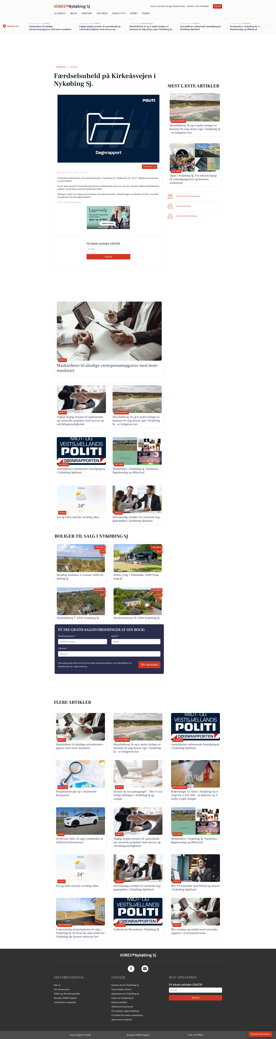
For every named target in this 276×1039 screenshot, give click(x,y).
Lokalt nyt (119, 13)
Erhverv (87, 13)
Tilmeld (217, 6)
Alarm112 (60, 13)
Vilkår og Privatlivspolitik (67, 993)
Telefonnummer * (67, 636)
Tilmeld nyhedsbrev (261, 1034)
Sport (133, 13)
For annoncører (61, 989)
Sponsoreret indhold (121, 1019)
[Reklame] (108, 217)
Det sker (102, 13)
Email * (115, 636)
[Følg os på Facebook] (131, 968)
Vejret (146, 13)
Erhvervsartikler (119, 1002)
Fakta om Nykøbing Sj (122, 998)
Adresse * (62, 648)
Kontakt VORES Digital (65, 998)
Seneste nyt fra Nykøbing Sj (125, 985)
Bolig (73, 13)
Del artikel (147, 166)
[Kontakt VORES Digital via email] (144, 968)
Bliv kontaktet (149, 665)
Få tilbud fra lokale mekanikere (127, 1015)
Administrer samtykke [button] (65, 1002)
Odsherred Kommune (122, 1006)
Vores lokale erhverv (121, 989)
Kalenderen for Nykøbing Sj (125, 993)
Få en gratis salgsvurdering (125, 1011)
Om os (57, 985)
